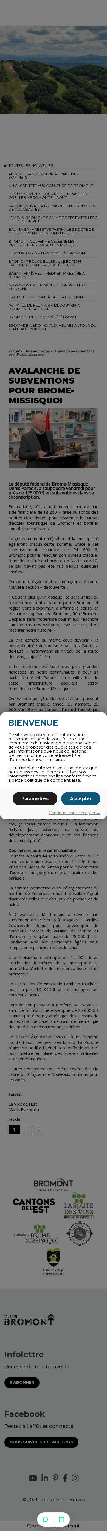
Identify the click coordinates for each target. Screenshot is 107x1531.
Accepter (81, 798)
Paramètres (35, 798)
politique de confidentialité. (52, 780)
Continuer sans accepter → (74, 813)
